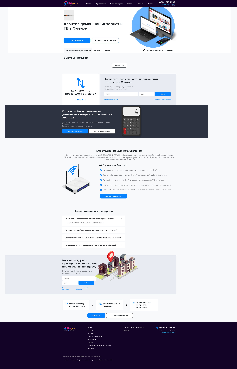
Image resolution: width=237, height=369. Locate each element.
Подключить (77, 40)
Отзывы (140, 4)
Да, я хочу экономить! (75, 131)
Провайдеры (101, 4)
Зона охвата (92, 339)
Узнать (79, 99)
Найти (163, 94)
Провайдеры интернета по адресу (99, 345)
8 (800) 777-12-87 (166, 2)
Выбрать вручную (111, 99)
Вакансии (126, 330)
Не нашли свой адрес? (163, 99)
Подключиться (96, 315)
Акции (150, 4)
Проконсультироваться (105, 40)
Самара (70, 5)
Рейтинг (130, 4)
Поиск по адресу (116, 4)
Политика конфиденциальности (133, 327)
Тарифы (89, 4)
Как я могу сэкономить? (102, 131)
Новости (91, 348)
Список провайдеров (95, 336)
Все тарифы (119, 65)
